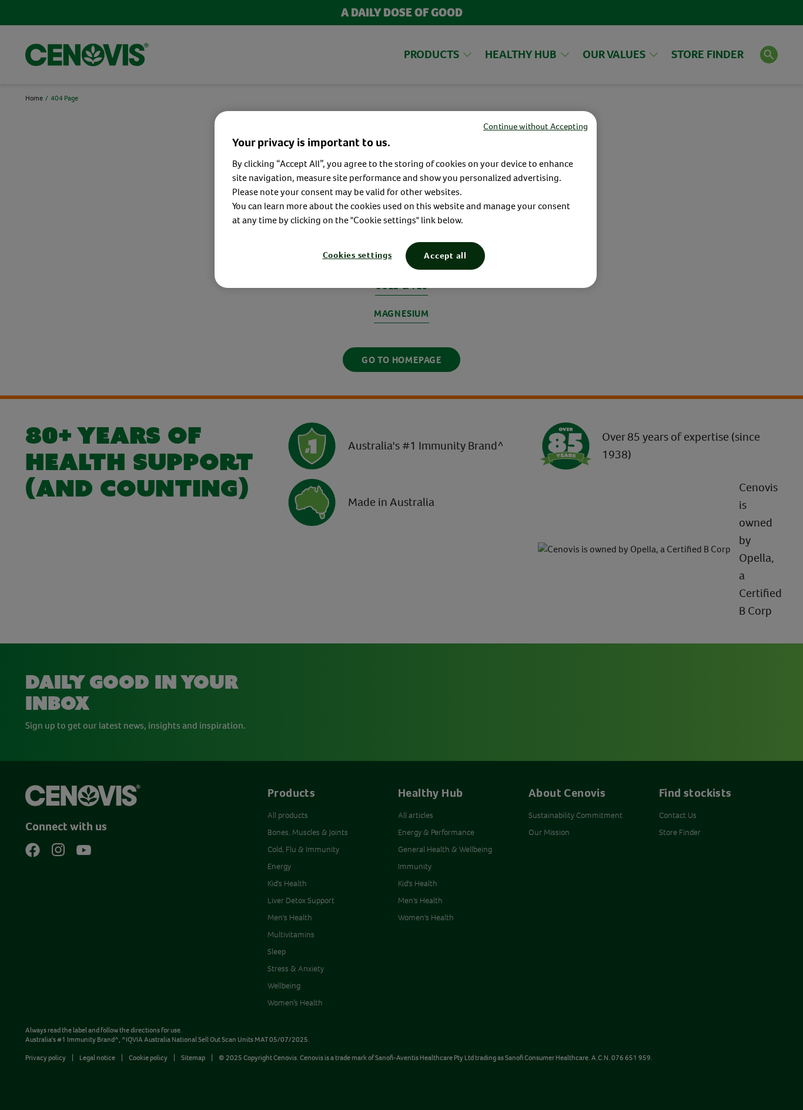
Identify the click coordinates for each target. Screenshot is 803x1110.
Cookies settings (357, 255)
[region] (406, 199)
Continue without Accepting (535, 126)
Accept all (445, 255)
